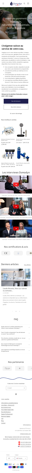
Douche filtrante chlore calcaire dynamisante (23, 140)
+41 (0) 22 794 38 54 (26, 444)
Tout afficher (27, 264)
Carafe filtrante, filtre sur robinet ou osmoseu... (15, 289)
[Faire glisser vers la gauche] (12, 311)
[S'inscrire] (24, 388)
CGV (2, 418)
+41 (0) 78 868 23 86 (26, 442)
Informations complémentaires (9, 403)
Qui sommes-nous (6, 407)
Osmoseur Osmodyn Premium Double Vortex (8, 140)
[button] (3, 3)
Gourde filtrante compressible (23, 163)
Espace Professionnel (7, 414)
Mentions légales (5, 416)
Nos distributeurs (6, 412)
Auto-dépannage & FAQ (7, 409)
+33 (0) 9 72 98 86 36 (25, 446)
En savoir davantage (16, 113)
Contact (3, 423)
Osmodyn (18, 470)
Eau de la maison (16, 107)
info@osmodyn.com (25, 433)
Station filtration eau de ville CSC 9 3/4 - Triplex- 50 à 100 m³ (8, 163)
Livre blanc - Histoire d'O (7, 405)
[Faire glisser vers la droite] (19, 311)
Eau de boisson (16, 101)
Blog (2, 420)
